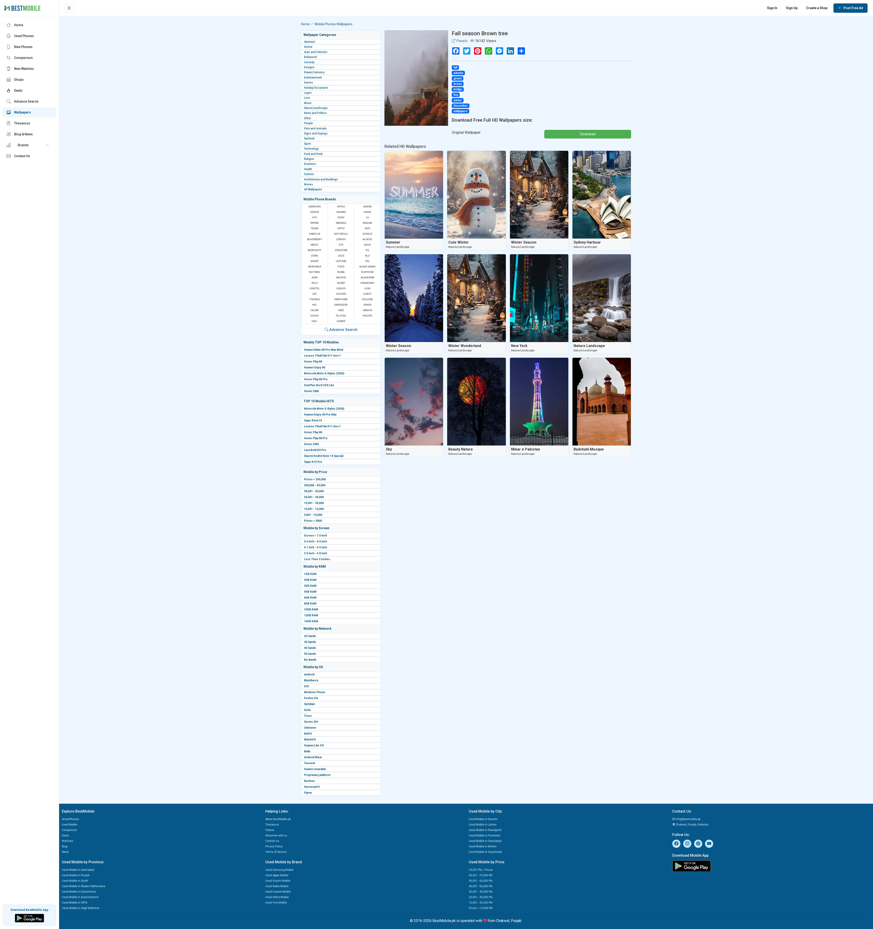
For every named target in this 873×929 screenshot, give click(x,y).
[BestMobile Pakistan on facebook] (676, 844)
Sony (341, 217)
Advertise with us (276, 835)
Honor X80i (311, 391)
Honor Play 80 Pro (316, 379)
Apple (341, 206)
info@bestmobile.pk (687, 819)
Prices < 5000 (313, 520)
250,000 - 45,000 (314, 485)
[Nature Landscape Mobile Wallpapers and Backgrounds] (601, 298)
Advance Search (342, 329)
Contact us (272, 841)
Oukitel (315, 288)
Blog (65, 846)
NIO (314, 304)
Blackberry (311, 680)
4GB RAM (310, 591)
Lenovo (341, 239)
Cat (314, 293)
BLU (367, 255)
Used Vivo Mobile (276, 902)
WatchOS (310, 739)
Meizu (315, 244)
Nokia (367, 212)
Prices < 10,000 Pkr (481, 908)
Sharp (315, 261)
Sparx (367, 304)
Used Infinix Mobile (277, 897)
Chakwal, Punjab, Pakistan (691, 824)
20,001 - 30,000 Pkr (481, 897)
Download (588, 134)
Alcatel (368, 239)
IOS (306, 686)
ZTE (341, 244)
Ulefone (341, 261)
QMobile (341, 223)
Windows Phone (314, 692)
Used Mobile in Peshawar (484, 835)
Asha (307, 710)
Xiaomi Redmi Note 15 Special (323, 456)
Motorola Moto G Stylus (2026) (324, 373)
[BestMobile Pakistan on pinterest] (698, 844)
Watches (67, 841)
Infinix (314, 223)
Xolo (314, 283)
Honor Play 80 (313, 361)
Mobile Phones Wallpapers (333, 24)
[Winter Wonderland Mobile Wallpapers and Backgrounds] (476, 298)
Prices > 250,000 (315, 479)
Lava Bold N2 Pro (315, 450)
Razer (341, 283)
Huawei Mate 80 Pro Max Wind (323, 349)
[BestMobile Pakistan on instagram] (687, 844)
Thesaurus (272, 824)
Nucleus (309, 781)
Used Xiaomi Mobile (277, 880)
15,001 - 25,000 (314, 503)
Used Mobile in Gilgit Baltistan (80, 908)
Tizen (307, 716)
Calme (315, 310)
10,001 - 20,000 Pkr (481, 902)
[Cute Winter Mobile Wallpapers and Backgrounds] (476, 195)
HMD (341, 310)
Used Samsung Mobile (279, 869)
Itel (367, 261)
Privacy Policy (274, 846)
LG (367, 217)
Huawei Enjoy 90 (314, 367)
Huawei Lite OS (314, 745)
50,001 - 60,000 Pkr (481, 880)
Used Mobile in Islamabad (78, 869)
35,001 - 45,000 (314, 491)
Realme (367, 223)
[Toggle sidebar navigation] (69, 8)
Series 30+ (311, 721)
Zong (314, 255)
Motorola (341, 233)
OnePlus (314, 233)
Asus (367, 244)
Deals (65, 835)
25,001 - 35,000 (314, 497)
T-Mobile (314, 299)
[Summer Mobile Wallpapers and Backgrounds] (414, 195)
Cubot (367, 293)
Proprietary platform (317, 775)
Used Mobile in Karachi (483, 819)
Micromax (314, 266)
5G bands (310, 653)
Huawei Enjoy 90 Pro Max (320, 414)
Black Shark (367, 266)
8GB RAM (310, 603)
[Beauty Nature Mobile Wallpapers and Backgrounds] (476, 402)
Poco (341, 266)
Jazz (341, 255)
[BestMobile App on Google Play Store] (29, 918)
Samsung (315, 206)
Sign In (772, 8)
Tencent (309, 763)
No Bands (310, 659)
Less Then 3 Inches (317, 559)
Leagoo (341, 288)
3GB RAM (310, 585)
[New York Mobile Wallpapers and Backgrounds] (539, 298)
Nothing (314, 272)
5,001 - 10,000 (313, 514)
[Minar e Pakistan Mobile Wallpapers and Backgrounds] (539, 402)
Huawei (341, 212)
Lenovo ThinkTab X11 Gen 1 (322, 355)
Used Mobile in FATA (74, 902)
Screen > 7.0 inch (315, 535)
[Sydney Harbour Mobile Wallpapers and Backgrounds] (601, 195)
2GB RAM (310, 580)
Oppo (340, 228)
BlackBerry (314, 239)
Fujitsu (341, 315)
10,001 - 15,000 (314, 509)
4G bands (310, 648)
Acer (315, 277)
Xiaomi (367, 206)
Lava (367, 288)
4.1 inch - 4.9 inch (315, 547)
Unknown (310, 727)
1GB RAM (310, 574)
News (65, 851)
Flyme (308, 792)
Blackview (367, 277)
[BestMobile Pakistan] (23, 8)
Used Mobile (69, 824)
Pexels (461, 41)
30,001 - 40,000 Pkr (481, 891)
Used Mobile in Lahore (483, 824)
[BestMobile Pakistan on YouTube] (709, 844)
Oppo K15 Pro (313, 461)
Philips (367, 315)
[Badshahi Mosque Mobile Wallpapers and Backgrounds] (601, 402)
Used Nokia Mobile (276, 886)
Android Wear (313, 757)
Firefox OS (311, 698)
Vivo (367, 228)
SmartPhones (70, 819)
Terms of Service (275, 851)
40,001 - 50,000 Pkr (481, 886)
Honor (314, 212)
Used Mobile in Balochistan (79, 891)
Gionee (341, 321)
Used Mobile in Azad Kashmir (80, 897)
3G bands (310, 642)
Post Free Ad (853, 8)
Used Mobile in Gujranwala (485, 851)
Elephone (367, 272)
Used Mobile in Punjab (75, 875)
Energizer (340, 304)
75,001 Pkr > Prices (481, 869)
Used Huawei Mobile (278, 891)
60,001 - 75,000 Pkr (481, 875)
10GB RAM (311, 609)
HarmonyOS (312, 786)
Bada (307, 751)
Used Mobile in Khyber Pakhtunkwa (83, 886)
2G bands (310, 636)
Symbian (309, 704)
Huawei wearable (315, 769)
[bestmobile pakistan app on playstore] (771, 866)
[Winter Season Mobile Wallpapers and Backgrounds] (539, 195)
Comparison (69, 830)
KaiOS (308, 733)
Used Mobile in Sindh (75, 880)
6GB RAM (310, 597)
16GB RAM (311, 621)
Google (367, 233)
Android (309, 674)
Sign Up (792, 8)
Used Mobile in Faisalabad (485, 841)
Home (305, 24)
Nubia (341, 272)
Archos (341, 277)
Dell (314, 321)
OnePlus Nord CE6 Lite (319, 385)
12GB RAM (311, 615)
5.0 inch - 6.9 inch (315, 541)
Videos (269, 830)
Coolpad (367, 299)
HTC (314, 217)
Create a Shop (816, 8)
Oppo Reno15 (313, 420)
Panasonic (367, 283)
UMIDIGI (367, 310)
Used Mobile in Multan (483, 846)
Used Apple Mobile (276, 875)
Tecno (315, 228)
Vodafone (341, 250)
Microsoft (314, 250)
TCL (367, 250)
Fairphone (341, 299)
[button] (29, 145)
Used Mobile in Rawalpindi (485, 830)
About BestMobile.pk (278, 819)
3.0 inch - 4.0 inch (315, 553)
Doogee (341, 293)
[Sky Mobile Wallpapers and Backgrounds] (414, 402)
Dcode (315, 315)
